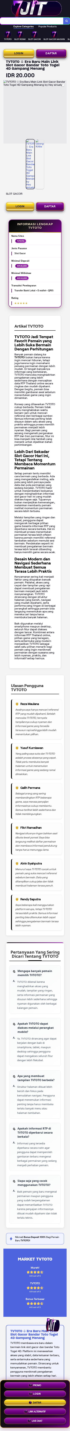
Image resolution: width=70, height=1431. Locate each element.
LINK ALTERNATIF (37, 1412)
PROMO (37, 1386)
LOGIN (18, 53)
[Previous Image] (6, 112)
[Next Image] (64, 112)
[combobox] (31, 21)
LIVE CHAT (37, 1421)
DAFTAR (51, 53)
